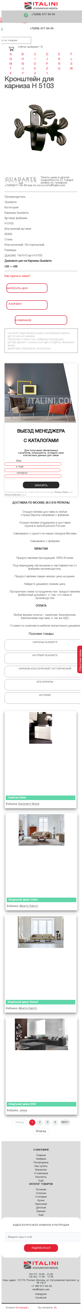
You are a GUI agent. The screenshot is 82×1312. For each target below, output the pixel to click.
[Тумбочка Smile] (40, 752)
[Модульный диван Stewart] (40, 956)
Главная (41, 1155)
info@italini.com (55, 185)
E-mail (19, 467)
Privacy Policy (61, 492)
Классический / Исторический (24, 245)
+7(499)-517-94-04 (43, 14)
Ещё (41, 1181)
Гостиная (41, 1190)
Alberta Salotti (28, 906)
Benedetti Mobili (28, 804)
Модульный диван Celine (23, 900)
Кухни (41, 1200)
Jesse (23, 1110)
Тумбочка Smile (17, 798)
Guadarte (11, 202)
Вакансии (41, 1170)
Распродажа (41, 1163)
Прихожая (41, 1204)
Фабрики (41, 1159)
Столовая (41, 1197)
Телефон (21, 473)
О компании (41, 1173)
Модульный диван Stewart (23, 1002)
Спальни (41, 1193)
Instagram (41, 1294)
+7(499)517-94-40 (16, 185)
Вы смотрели (45, 1308)
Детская (41, 1208)
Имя (18, 461)
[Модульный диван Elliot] (41, 1059)
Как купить (41, 1166)
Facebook (41, 1298)
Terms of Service (13, 495)
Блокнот (10, 1308)
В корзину (15, 303)
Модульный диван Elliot (22, 1104)
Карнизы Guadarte (17, 213)
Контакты (41, 1177)
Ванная (41, 1211)
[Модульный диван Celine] (41, 854)
